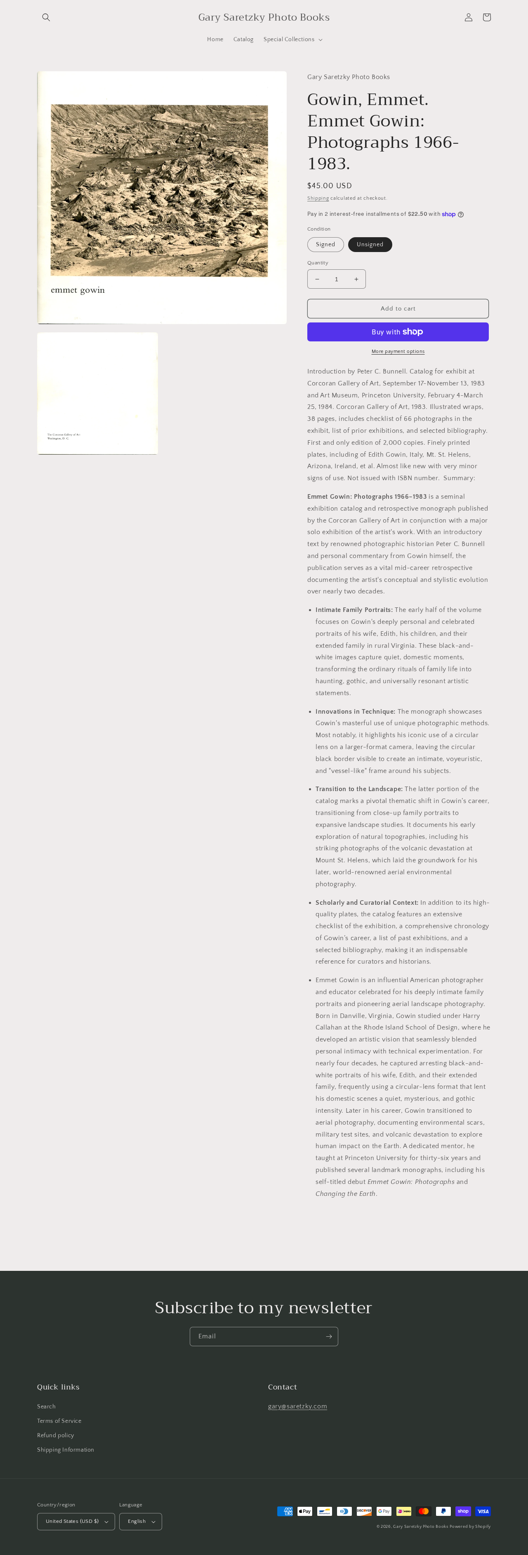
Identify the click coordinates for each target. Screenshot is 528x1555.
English (137, 1521)
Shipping (318, 198)
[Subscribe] (329, 1336)
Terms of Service (59, 1421)
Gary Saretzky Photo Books (420, 1527)
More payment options (398, 351)
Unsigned (370, 244)
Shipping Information (65, 1450)
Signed (325, 244)
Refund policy (55, 1435)
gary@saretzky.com (297, 1406)
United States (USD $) (72, 1521)
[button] (46, 17)
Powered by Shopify (470, 1527)
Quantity (317, 263)
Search (46, 1406)
